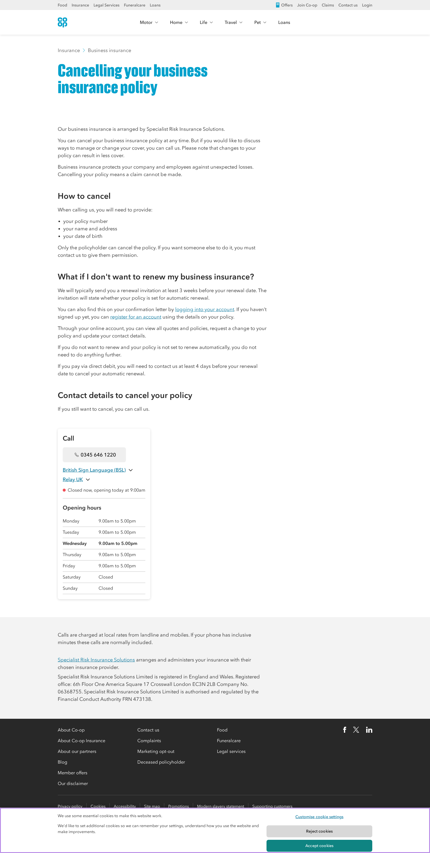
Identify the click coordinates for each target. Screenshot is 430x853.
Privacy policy (70, 806)
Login (367, 4)
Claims (328, 4)
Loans (155, 4)
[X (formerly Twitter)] (356, 730)
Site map (152, 806)
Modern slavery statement (220, 806)
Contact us (348, 4)
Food (62, 4)
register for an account (135, 317)
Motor (146, 22)
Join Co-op (307, 4)
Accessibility (125, 806)
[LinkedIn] (369, 730)
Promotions (178, 806)
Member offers (72, 773)
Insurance (80, 4)
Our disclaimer (73, 783)
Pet (257, 22)
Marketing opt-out (155, 751)
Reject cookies (319, 831)
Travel (231, 22)
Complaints (149, 740)
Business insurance (109, 50)
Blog (62, 762)
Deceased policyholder (161, 762)
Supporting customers (272, 806)
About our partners (77, 751)
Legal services (231, 751)
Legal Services (106, 4)
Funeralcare (134, 4)
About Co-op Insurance (81, 740)
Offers (287, 4)
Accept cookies (319, 845)
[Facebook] (344, 730)
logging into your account (204, 309)
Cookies (98, 806)
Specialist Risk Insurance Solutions (96, 660)
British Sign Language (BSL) (94, 470)
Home (176, 22)
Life (203, 22)
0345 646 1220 (98, 455)
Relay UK (73, 479)
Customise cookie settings (319, 816)
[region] (215, 830)
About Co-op (71, 730)
